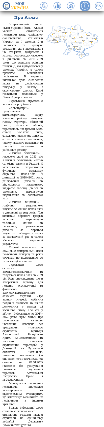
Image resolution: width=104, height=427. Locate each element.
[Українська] (98, 5)
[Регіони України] (17, 5)
